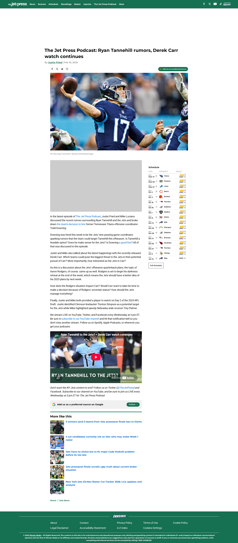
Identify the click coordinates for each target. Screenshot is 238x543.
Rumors (42, 4)
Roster (77, 4)
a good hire (125, 242)
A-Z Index (122, 527)
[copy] (67, 69)
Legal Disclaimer (59, 527)
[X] (210, 4)
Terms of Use (150, 522)
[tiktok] (221, 4)
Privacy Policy (124, 522)
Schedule (53, 4)
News (32, 4)
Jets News (64, 500)
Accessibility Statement (93, 527)
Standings (66, 4)
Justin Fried (55, 62)
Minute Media (35, 535)
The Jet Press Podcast (105, 4)
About (53, 522)
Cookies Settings (152, 527)
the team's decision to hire (71, 224)
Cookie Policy (180, 522)
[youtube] (215, 4)
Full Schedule (156, 265)
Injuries (87, 4)
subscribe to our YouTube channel (80, 318)
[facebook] (204, 4)
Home (53, 500)
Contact (84, 522)
